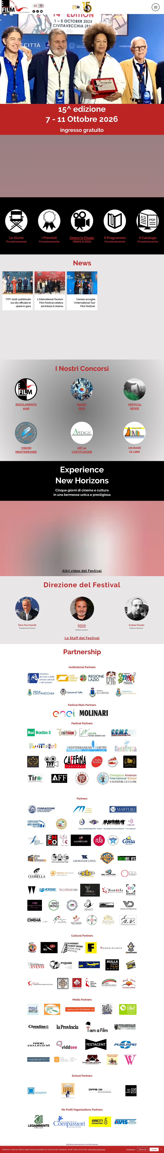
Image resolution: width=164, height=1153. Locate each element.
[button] (156, 7)
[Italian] (35, 6)
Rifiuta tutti (142, 1149)
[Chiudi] (161, 1149)
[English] (41, 6)
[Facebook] (33, 11)
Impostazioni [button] (130, 1149)
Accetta (154, 1149)
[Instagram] (37, 11)
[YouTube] (41, 11)
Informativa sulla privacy (96, 1149)
